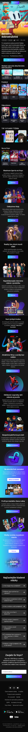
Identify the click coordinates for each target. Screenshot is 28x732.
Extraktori (5, 120)
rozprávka (10, 40)
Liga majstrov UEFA (14, 121)
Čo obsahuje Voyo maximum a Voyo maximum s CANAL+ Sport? (12, 636)
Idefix (14, 97)
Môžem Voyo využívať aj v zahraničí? (11, 592)
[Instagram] (14, 687)
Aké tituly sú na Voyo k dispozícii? (10, 613)
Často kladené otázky (11, 691)
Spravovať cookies (18, 705)
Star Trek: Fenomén (5, 97)
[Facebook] (10, 687)
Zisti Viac (13, 182)
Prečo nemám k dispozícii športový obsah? (10, 620)
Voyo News (8, 705)
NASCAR (18, 325)
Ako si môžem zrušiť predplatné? (12, 606)
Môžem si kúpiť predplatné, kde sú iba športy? (12, 644)
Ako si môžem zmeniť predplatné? (9, 627)
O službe (20, 691)
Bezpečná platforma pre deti (13, 435)
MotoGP (13, 325)
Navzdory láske (22, 121)
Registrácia (15, 2)
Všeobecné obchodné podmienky (14, 700)
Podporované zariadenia (14, 694)
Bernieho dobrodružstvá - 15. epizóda (6, 78)
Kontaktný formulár (16, 702)
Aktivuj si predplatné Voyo (14, 60)
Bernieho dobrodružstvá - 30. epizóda (18, 78)
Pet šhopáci (22, 97)
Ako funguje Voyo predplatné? (11, 585)
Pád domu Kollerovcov (5, 164)
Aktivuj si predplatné (13, 371)
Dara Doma (13, 163)
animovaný (4, 40)
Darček (18, 697)
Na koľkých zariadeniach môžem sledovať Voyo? (12, 599)
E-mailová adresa (7, 672)
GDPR (8, 702)
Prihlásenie (24, 2)
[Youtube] (17, 687)
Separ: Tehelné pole (22, 164)
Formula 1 (21, 323)
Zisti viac (13, 220)
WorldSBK (13, 327)
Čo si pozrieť (11, 697)
